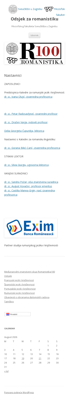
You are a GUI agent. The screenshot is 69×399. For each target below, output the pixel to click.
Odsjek (8, 276)
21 (40, 358)
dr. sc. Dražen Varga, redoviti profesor (26, 122)
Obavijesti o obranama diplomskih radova (26, 297)
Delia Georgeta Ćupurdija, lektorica (24, 130)
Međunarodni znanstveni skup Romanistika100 (29, 271)
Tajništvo (9, 301)
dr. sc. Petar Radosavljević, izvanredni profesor (31, 113)
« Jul (6, 371)
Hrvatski (13, 314)
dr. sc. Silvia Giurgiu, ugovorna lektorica (26, 165)
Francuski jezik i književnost (19, 280)
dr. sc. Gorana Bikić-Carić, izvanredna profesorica (32, 148)
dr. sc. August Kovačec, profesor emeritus (28, 186)
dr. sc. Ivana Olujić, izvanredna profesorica (28, 96)
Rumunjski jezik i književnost (19, 293)
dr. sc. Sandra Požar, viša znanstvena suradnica (31, 182)
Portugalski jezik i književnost (20, 288)
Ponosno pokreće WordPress (19, 392)
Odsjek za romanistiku (34, 19)
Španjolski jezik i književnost (19, 284)
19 (23, 358)
